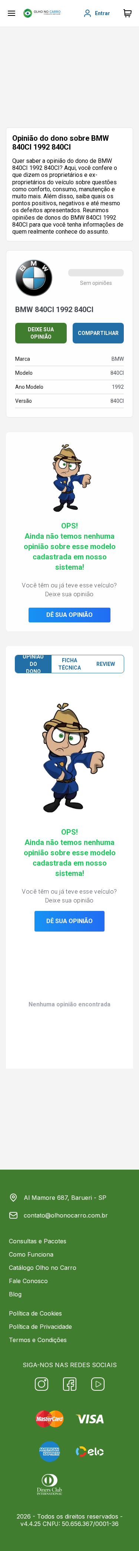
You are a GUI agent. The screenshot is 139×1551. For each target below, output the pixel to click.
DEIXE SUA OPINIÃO (41, 333)
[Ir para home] (41, 13)
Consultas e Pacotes (37, 1241)
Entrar (102, 13)
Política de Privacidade (40, 1326)
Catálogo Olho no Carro (42, 1267)
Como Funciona (31, 1254)
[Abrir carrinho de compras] (127, 13)
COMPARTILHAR (98, 333)
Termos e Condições (38, 1340)
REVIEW (105, 664)
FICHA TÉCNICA (69, 664)
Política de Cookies (35, 1313)
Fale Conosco (28, 1281)
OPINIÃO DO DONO (33, 664)
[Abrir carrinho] (11, 13)
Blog (15, 1294)
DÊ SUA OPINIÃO (69, 614)
